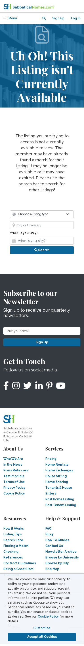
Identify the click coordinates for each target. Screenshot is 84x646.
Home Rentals (56, 464)
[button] (44, 18)
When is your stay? (24, 233)
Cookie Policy (48, 616)
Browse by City (57, 563)
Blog (49, 534)
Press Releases (15, 470)
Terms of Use (14, 482)
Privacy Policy (14, 487)
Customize (41, 628)
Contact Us (54, 546)
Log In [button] (75, 18)
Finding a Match (16, 546)
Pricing (51, 459)
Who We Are (13, 459)
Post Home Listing (59, 499)
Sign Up (42, 342)
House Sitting (56, 476)
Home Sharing (56, 482)
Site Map (52, 569)
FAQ (48, 528)
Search (44, 250)
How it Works (13, 528)
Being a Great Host (18, 569)
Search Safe (13, 540)
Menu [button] (12, 18)
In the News (12, 464)
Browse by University (62, 557)
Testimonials (13, 476)
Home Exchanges (59, 470)
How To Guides (57, 540)
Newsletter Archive (61, 551)
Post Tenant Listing (60, 505)
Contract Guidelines (19, 563)
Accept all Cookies (42, 636)
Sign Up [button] (58, 18)
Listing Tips (12, 534)
